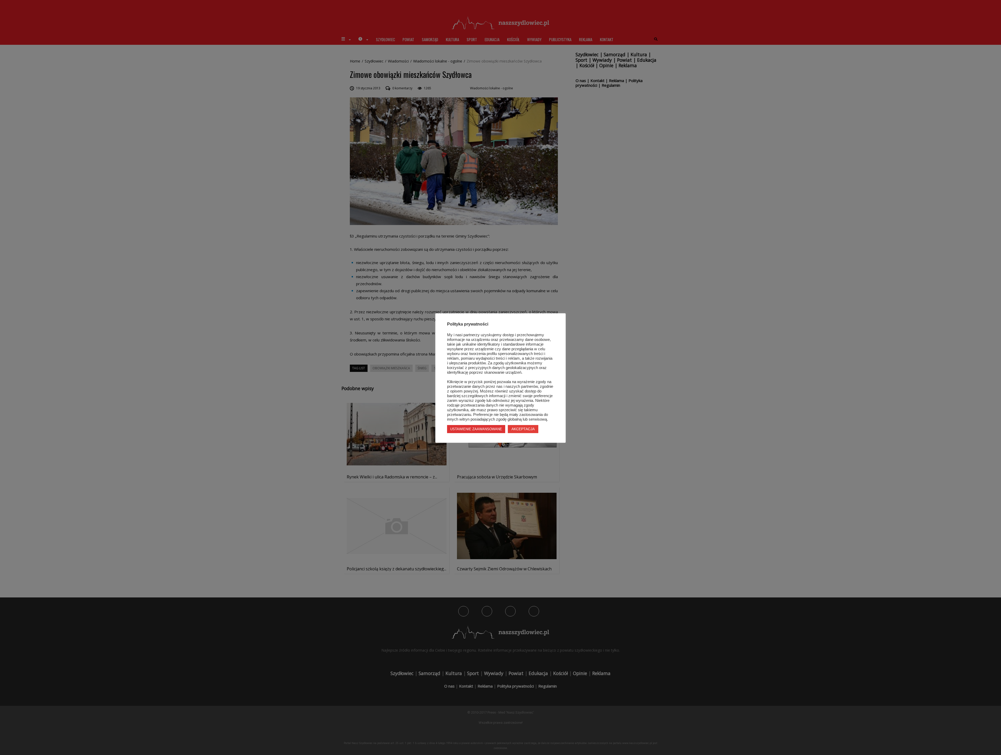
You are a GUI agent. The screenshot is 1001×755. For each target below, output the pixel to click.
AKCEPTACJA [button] (523, 429)
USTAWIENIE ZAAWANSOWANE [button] (476, 429)
